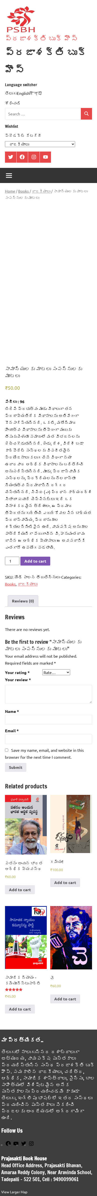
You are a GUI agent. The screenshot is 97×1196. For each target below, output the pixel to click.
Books (23, 191)
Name (12, 711)
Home (10, 191)
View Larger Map (14, 1192)
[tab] (23, 601)
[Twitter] (24, 1145)
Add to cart (35, 561)
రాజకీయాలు (41, 191)
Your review (18, 679)
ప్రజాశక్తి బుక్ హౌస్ (41, 38)
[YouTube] (16, 1145)
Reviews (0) (23, 600)
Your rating (17, 672)
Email (12, 730)
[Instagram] (31, 1145)
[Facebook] (8, 1145)
